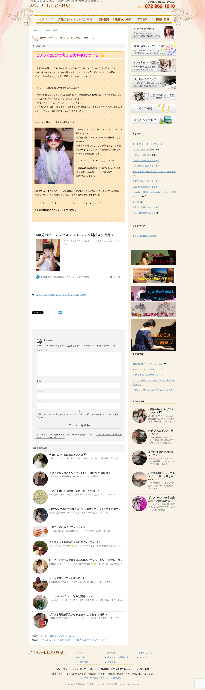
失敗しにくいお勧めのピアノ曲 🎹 (68, 455)
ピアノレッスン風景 (45, 295)
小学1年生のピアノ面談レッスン (148, 375)
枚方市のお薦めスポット (144, 207)
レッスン (67, 295)
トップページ (82, 653)
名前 (39, 381)
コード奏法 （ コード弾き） (146, 144)
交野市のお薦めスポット (144, 161)
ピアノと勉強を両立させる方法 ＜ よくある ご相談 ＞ (78, 614)
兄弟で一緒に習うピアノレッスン (67, 527)
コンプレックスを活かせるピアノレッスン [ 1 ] (74, 542)
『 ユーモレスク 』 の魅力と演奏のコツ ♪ (71, 596)
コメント (42, 350)
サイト (40, 401)
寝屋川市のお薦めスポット (145, 187)
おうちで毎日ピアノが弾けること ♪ (68, 578)
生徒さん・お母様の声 (117, 657)
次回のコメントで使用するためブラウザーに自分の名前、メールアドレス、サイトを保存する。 (78, 416)
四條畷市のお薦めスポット (145, 166)
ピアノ (59, 295)
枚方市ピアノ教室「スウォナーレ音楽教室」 (102, 678)
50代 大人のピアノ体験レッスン (148, 369)
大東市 (83, 295)
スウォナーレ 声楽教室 (143, 150)
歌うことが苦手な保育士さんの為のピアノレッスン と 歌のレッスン (86, 560)
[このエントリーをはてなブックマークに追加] (60, 312)
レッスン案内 (82, 662)
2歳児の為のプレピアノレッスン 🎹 (149, 364)
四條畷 (75, 295)
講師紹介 (111, 653)
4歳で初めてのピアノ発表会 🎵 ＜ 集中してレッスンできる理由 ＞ (85, 509)
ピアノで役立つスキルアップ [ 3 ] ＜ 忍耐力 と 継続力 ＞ (80, 473)
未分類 (136, 202)
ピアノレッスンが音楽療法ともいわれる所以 (154, 390)
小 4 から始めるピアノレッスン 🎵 (58, 636)
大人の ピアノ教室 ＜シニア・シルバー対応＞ (154, 172)
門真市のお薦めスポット (144, 213)
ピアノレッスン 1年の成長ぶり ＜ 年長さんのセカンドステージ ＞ (73, 640)
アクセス (111, 662)
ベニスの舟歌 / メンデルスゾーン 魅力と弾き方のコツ (161, 476)
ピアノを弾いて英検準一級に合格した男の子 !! (74, 491)
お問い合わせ (145, 653)
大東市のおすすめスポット (145, 181)
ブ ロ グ (143, 657)
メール (40, 391)
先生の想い (81, 657)
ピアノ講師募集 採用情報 (144, 236)
